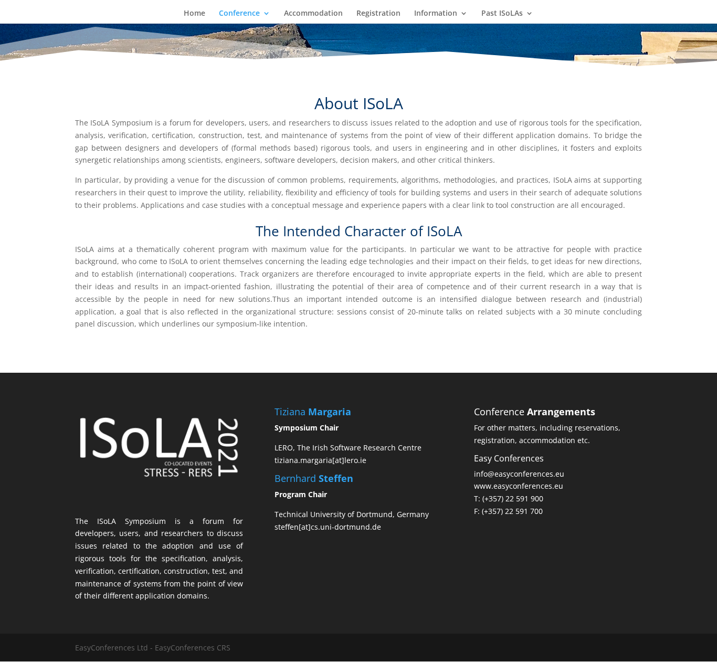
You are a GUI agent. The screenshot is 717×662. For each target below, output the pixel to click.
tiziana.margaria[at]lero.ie (320, 460)
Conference (239, 13)
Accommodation (313, 13)
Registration (378, 13)
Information (435, 13)
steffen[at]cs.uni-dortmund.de (328, 527)
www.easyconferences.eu (518, 486)
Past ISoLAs (502, 13)
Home (194, 13)
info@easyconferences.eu (519, 474)
